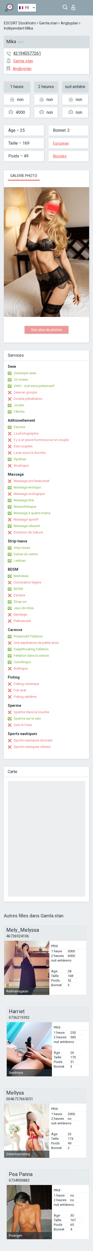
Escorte (19, 427)
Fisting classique (26, 684)
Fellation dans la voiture (31, 655)
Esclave (19, 595)
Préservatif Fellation (28, 636)
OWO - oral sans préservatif (34, 386)
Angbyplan (69, 23)
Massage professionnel (31, 481)
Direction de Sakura (28, 532)
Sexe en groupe (25, 392)
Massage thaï (24, 500)
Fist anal (20, 690)
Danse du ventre (26, 554)
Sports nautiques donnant (33, 740)
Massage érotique (27, 487)
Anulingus (21, 465)
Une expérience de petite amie (36, 643)
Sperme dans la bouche (31, 712)
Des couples (23, 446)
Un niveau (21, 379)
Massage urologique (29, 494)
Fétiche (19, 411)
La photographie (26, 433)
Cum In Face (23, 725)
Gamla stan (48, 23)
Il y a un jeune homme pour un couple (41, 440)
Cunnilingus (22, 662)
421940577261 (27, 53)
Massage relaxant (27, 526)
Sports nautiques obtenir (32, 747)
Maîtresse (21, 576)
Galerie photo (23, 176)
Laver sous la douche (29, 453)
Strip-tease (22, 548)
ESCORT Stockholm (20, 23)
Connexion (75, 6)
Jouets (19, 405)
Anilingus (21, 668)
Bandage (20, 614)
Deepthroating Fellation (31, 649)
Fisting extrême (25, 697)
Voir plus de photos (46, 330)
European (61, 143)
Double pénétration (28, 399)
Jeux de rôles (24, 608)
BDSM (18, 589)
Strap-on (20, 602)
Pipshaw (20, 459)
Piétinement (22, 621)
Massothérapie (25, 507)
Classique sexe (25, 373)
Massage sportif (26, 519)
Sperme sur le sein (27, 718)
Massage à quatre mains (32, 513)
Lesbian (20, 560)
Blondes (60, 156)
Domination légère (27, 582)
